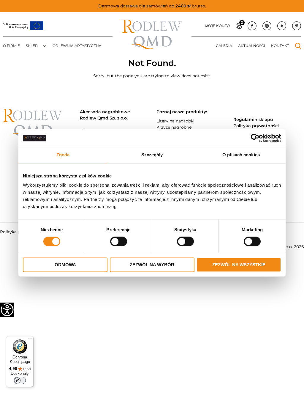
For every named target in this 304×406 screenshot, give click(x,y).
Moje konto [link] (217, 25)
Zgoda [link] (63, 154)
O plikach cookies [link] (241, 154)
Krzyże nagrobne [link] (173, 127)
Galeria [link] (224, 45)
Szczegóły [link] (152, 154)
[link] (255, 137)
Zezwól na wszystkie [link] (238, 264)
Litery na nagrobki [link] (175, 121)
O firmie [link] (11, 45)
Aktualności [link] (251, 45)
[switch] (20, 380)
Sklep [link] (32, 45)
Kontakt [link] (280, 45)
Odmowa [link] (65, 264)
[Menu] (30, 339)
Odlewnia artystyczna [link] (77, 45)
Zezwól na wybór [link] (152, 264)
